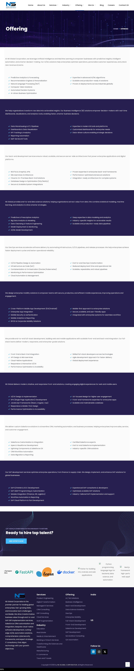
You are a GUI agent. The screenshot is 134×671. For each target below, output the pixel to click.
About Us (41, 5)
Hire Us (91, 5)
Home (30, 5)
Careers (111, 5)
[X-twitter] (104, 651)
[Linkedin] (93, 651)
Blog (102, 5)
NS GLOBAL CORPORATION (67, 665)
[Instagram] (99, 651)
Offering (78, 5)
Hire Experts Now (16, 541)
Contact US (124, 5)
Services (52, 5)
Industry (65, 5)
